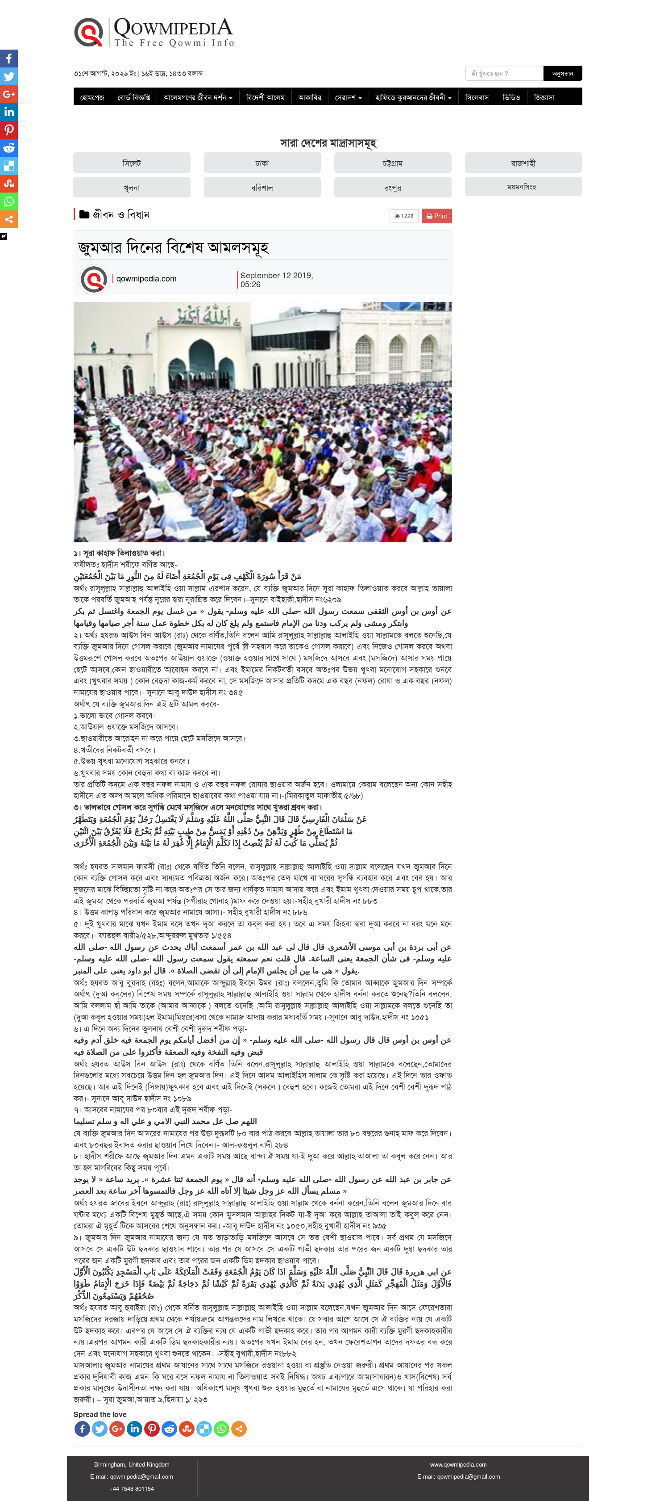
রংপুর (393, 187)
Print (439, 215)
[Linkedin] (134, 1429)
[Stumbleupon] (187, 1429)
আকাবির (310, 97)
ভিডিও (511, 97)
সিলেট (132, 162)
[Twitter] (100, 1429)
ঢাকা (262, 162)
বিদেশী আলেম (265, 97)
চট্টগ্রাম (393, 162)
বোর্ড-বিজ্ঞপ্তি (134, 97)
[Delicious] (204, 1429)
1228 (407, 215)
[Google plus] (117, 1429)
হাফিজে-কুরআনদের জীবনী (411, 97)
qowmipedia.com (146, 278)
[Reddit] (169, 1429)
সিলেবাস (477, 97)
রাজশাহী (523, 162)
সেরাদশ (346, 97)
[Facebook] (82, 1429)
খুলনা (132, 187)
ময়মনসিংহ (521, 186)
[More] (239, 1429)
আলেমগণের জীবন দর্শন (196, 97)
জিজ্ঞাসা (544, 97)
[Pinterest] (152, 1429)
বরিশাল (262, 187)
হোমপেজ (92, 97)
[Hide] (3, 236)
